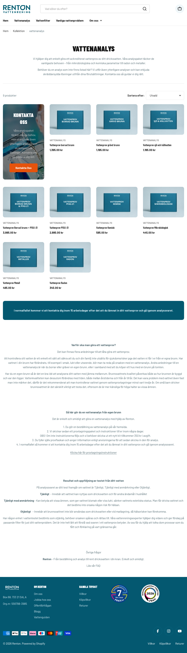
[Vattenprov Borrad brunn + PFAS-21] (23, 202)
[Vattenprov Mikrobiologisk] (163, 202)
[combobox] (95, 8)
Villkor (151, 643)
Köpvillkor (165, 643)
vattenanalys (58, 140)
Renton (16, 643)
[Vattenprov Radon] (70, 257)
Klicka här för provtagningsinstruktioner (93, 452)
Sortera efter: (135, 95)
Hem (5, 31)
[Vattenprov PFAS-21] (70, 202)
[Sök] (144, 9)
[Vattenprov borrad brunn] (70, 119)
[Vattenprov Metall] (23, 257)
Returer (179, 643)
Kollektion (19, 31)
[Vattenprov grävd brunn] (117, 119)
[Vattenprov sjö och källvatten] (163, 119)
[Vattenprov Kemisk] (117, 202)
